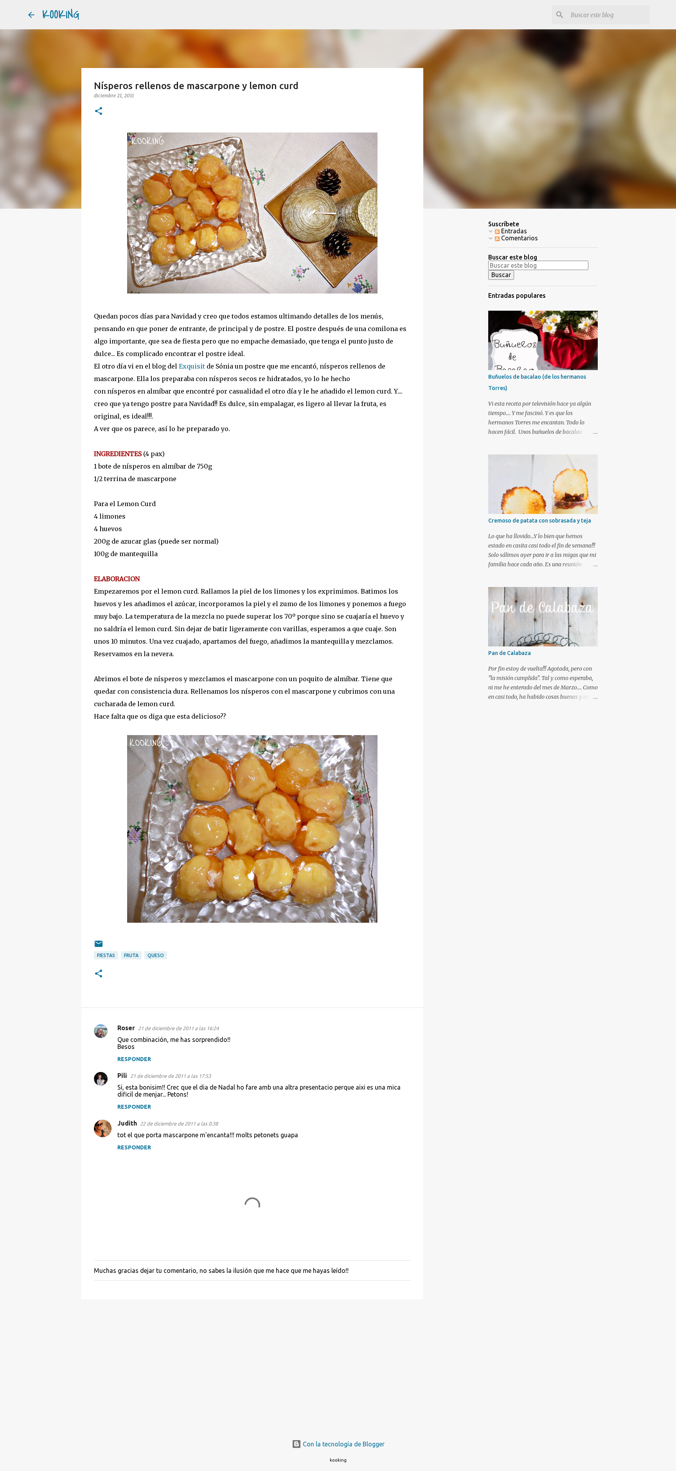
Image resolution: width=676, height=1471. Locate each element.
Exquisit (192, 366)
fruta (131, 955)
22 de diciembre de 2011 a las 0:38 (179, 1123)
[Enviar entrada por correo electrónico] (98, 946)
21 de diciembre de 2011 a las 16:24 (178, 1028)
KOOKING (60, 14)
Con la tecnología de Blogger (343, 1444)
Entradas (513, 230)
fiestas (106, 955)
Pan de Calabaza (509, 653)
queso (155, 955)
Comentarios (519, 238)
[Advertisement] (252, 1366)
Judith (127, 1123)
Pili (122, 1075)
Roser (126, 1027)
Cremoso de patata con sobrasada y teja (539, 520)
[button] (98, 111)
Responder (134, 1059)
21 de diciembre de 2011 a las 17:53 (170, 1076)
